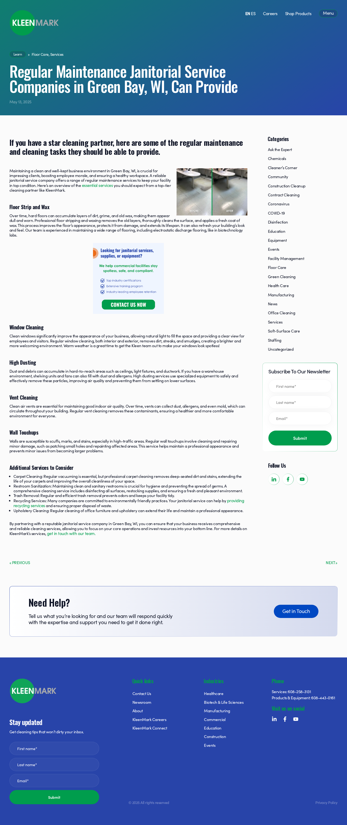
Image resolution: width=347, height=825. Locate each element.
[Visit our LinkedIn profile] (273, 479)
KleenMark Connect (149, 728)
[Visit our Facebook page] (288, 479)
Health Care (278, 285)
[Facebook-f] (285, 719)
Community (278, 176)
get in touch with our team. (71, 533)
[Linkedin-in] (274, 719)
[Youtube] (295, 719)
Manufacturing (281, 294)
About (137, 710)
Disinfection (278, 222)
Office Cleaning (281, 312)
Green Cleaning (282, 276)
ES (253, 13)
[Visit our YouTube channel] (302, 479)
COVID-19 (276, 213)
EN (247, 13)
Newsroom (141, 702)
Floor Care (40, 54)
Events (273, 249)
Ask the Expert (280, 149)
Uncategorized (280, 349)
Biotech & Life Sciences (223, 702)
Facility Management (286, 258)
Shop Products (298, 13)
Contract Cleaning (283, 194)
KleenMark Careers (149, 719)
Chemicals (277, 158)
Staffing (274, 340)
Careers (270, 13)
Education (276, 231)
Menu (328, 13)
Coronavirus (278, 203)
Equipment (277, 240)
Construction (215, 736)
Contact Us (141, 693)
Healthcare (213, 693)
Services (56, 54)
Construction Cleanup (286, 185)
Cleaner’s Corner (282, 167)
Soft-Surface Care (284, 330)
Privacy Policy (326, 802)
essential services (97, 185)
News (272, 303)
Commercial (214, 719)
